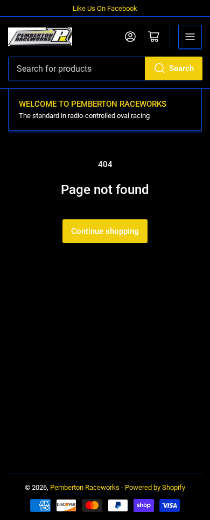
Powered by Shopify (155, 487)
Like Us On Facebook (105, 8)
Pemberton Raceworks (85, 487)
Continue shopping (105, 231)
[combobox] (105, 68)
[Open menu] (190, 36)
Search (181, 68)
